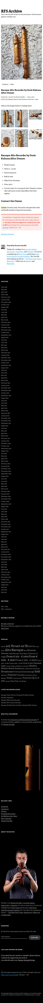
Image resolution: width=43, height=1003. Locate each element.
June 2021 (4, 428)
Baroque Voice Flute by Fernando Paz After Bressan (17, 695)
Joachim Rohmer (11, 666)
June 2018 (4, 512)
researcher (19, 252)
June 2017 (4, 539)
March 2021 (4, 436)
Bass (25, 651)
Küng (18, 666)
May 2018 (4, 514)
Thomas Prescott (17, 678)
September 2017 (6, 532)
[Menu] (3, 2)
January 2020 (5, 466)
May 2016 (4, 567)
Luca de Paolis (24, 666)
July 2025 (4, 310)
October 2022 (5, 393)
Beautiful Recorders (8, 814)
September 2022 (6, 395)
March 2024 (4, 350)
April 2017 (4, 544)
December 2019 (6, 469)
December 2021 (5, 418)
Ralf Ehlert (36, 669)
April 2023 (4, 378)
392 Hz (3, 646)
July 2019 (4, 479)
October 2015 (5, 580)
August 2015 (4, 585)
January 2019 (5, 494)
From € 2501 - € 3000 (16, 663)
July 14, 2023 (30, 97)
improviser (11, 252)
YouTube (19, 987)
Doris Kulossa (23, 99)
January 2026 (5, 300)
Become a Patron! (7, 234)
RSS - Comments (6, 609)
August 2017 (4, 534)
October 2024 (5, 332)
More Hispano (6, 819)
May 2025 (4, 315)
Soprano (12, 674)
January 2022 (5, 416)
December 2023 (6, 358)
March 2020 (4, 461)
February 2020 (5, 464)
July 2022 (4, 401)
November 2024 (6, 330)
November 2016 (6, 557)
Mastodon (10, 264)
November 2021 (6, 421)
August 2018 (4, 506)
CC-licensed (13, 720)
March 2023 (4, 380)
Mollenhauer (20, 668)
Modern (33, 665)
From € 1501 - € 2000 (26, 660)
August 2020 (5, 451)
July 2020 (4, 453)
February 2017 (5, 549)
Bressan (31, 650)
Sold (37, 671)
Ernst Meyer (24, 653)
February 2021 (5, 438)
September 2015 (6, 582)
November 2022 (6, 390)
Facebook (4, 807)
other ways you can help (9, 975)
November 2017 (6, 527)
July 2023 (4, 370)
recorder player (31, 249)
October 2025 (5, 305)
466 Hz (32, 646)
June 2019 (4, 481)
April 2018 (4, 516)
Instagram (5, 809)
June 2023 (4, 373)
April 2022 (4, 408)
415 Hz (3, 99)
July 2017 (4, 537)
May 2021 (4, 431)
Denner (16, 99)
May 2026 (4, 289)
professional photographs (27, 720)
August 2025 (5, 307)
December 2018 (6, 496)
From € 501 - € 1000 (33, 99)
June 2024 (4, 342)
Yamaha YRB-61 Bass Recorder (10, 700)
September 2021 (6, 423)
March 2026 (4, 295)
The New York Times (33, 259)
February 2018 (5, 522)
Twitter (4, 811)
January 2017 (5, 552)
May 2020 (4, 456)
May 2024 (4, 345)
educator (30, 252)
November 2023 (6, 360)
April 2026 (4, 292)
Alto (6, 99)
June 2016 (4, 564)
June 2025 (4, 312)
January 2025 (5, 325)
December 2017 (5, 524)
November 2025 (6, 302)
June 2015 (4, 590)
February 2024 (5, 353)
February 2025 (5, 322)
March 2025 (4, 320)
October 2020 (5, 446)
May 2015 (4, 592)
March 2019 (4, 489)
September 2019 (6, 474)
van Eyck (7, 681)
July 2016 (4, 562)
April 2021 (4, 433)
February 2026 (5, 297)
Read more (11, 261)
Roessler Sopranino (7, 698)
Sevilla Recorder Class (9, 816)
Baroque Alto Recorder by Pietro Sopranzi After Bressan (19, 705)
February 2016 (5, 572)
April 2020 (4, 458)
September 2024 (6, 335)
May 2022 (4, 405)
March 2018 (4, 519)
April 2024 (4, 348)
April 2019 (4, 486)
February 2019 (5, 491)
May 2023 (4, 375)
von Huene (22, 681)
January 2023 (5, 385)
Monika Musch (29, 669)
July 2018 (4, 509)
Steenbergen (28, 675)
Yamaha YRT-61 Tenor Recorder (11, 703)
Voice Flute (14, 681)
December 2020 (6, 443)
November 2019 (6, 471)
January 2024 (5, 355)
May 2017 (4, 542)
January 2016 (5, 575)
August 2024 (5, 337)
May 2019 (4, 484)
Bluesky (29, 261)
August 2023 (4, 368)
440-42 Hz (21, 646)
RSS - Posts (4, 607)
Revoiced (19, 672)
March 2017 (4, 547)
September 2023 (6, 365)
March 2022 (4, 411)
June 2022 (4, 403)
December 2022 (6, 388)
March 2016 (4, 569)
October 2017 (5, 529)
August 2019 (4, 476)
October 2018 (5, 501)
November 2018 (6, 499)
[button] (8, 119)
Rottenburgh (28, 672)
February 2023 (5, 383)
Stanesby (20, 675)
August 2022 (4, 398)
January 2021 (5, 441)
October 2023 (5, 363)
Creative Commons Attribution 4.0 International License (21, 995)
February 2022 (5, 413)
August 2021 (4, 426)
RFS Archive (11, 11)
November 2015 (6, 577)
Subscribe (34, 937)
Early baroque (14, 653)
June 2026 (4, 287)
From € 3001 (28, 663)
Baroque (10, 99)
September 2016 (6, 559)
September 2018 (6, 504)
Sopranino (4, 675)
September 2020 (6, 448)
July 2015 (4, 587)
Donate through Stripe (26, 960)
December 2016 (6, 554)
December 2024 (6, 327)
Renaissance (8, 671)
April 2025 (4, 317)
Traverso (26, 677)
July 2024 (4, 340)
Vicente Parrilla (20, 97)
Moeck (11, 668)
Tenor (9, 677)
